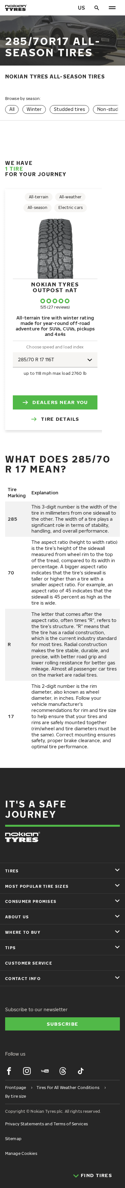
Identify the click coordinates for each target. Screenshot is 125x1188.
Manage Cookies (21, 1153)
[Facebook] (9, 1071)
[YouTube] (45, 1071)
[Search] (96, 7)
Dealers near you (60, 402)
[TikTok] (81, 1071)
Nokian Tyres (55, 287)
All (11, 109)
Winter (34, 109)
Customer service (28, 963)
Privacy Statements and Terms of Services (46, 1123)
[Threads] (63, 1071)
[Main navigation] (112, 7)
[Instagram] (27, 1071)
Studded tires (69, 109)
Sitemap (13, 1138)
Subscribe (63, 1024)
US (81, 7)
